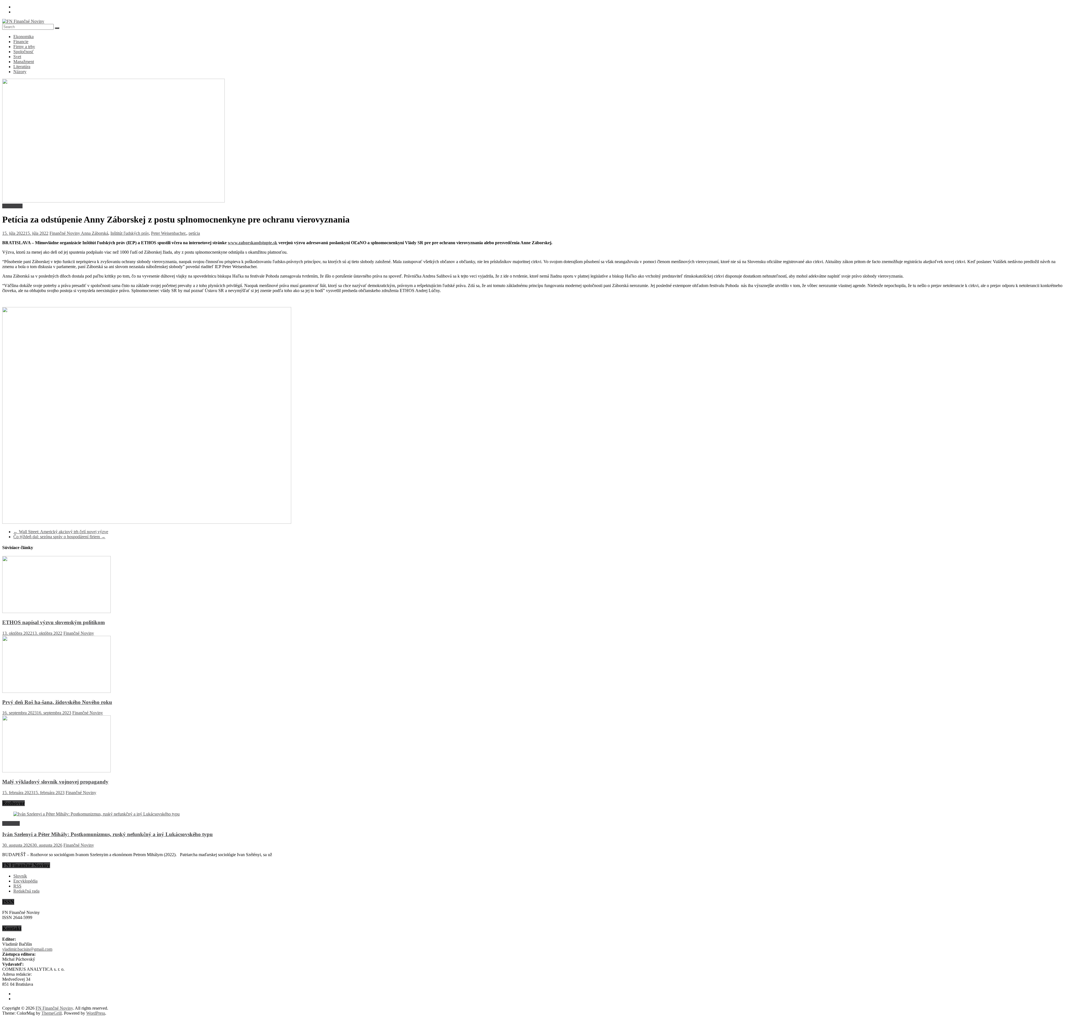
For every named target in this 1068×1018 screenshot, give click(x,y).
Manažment (23, 61)
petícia (194, 233)
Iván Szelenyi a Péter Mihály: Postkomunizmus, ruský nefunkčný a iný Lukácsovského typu (107, 834)
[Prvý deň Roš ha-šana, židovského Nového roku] (56, 691)
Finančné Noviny (65, 233)
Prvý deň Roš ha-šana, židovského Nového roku (57, 702)
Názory (19, 71)
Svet (17, 56)
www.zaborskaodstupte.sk (252, 242)
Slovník (20, 876)
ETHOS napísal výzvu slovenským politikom (53, 622)
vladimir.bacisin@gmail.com (27, 949)
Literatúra (21, 66)
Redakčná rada (26, 891)
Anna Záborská (94, 233)
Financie (20, 41)
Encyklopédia (25, 881)
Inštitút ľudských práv (129, 233)
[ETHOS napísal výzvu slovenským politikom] (56, 611)
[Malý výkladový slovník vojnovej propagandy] (56, 771)
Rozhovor (11, 823)
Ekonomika (23, 36)
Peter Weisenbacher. (168, 233)
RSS (17, 886)
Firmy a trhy (24, 46)
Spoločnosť (23, 51)
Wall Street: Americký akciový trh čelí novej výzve (60, 531)
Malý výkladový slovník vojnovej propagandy (55, 782)
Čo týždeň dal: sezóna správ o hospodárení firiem (59, 536)
